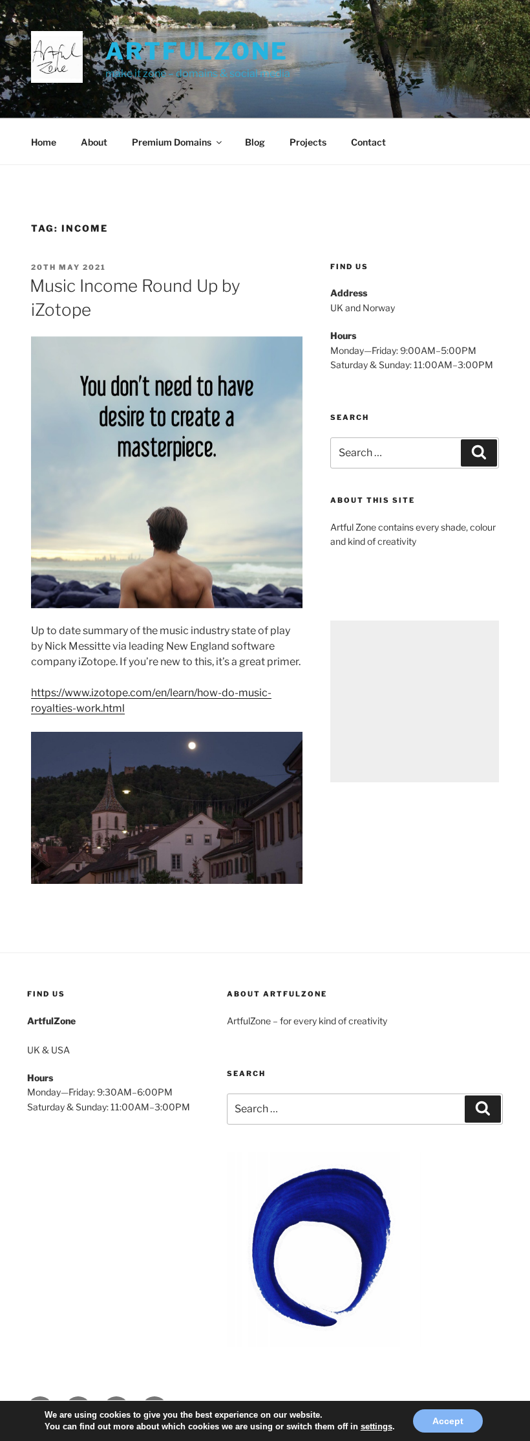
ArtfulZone (196, 51)
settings (376, 1426)
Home (43, 142)
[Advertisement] (414, 701)
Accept (447, 1421)
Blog (255, 142)
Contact (368, 142)
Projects (308, 142)
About (94, 142)
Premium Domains (171, 142)
